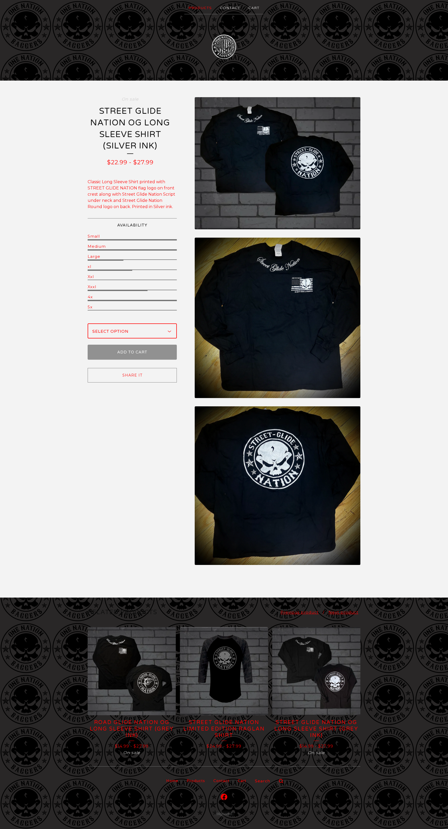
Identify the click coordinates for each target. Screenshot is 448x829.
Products (200, 8)
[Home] (224, 47)
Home (172, 780)
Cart (254, 8)
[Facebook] (224, 796)
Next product (343, 612)
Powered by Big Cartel (224, 814)
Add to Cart (132, 352)
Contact (230, 8)
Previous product (300, 612)
